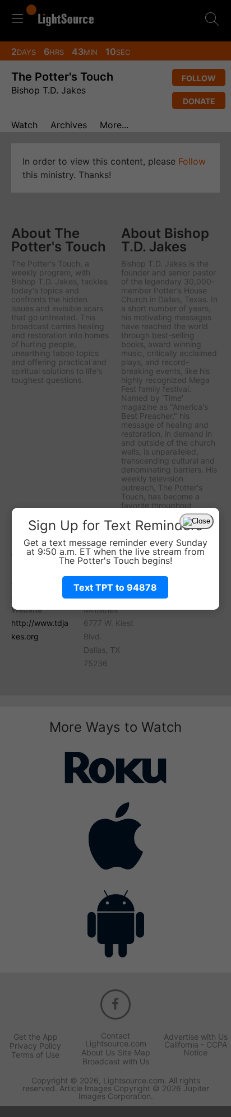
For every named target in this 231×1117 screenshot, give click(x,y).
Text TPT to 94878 (115, 587)
